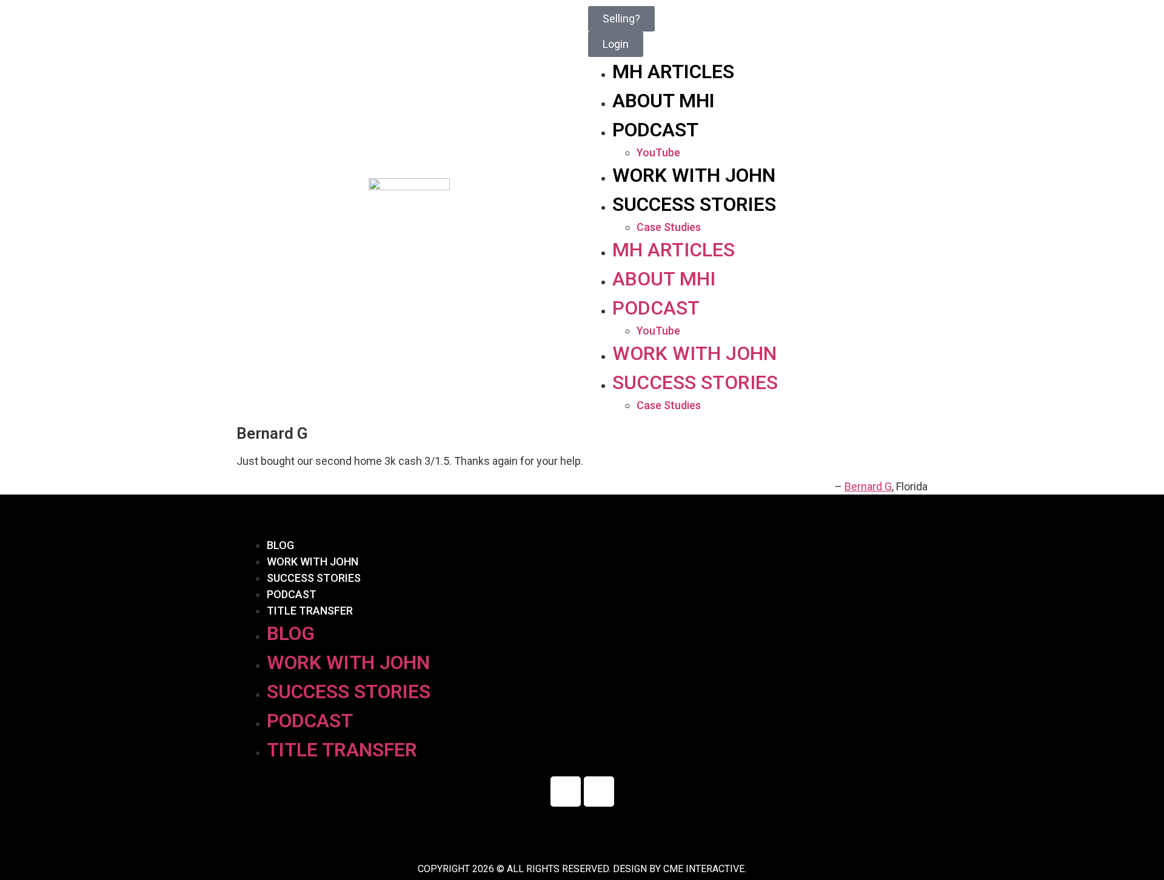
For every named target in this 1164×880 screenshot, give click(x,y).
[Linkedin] (565, 791)
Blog (280, 545)
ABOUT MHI (663, 100)
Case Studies (669, 227)
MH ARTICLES (673, 71)
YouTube (658, 152)
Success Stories (314, 578)
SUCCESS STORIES (694, 204)
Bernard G (868, 486)
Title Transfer (310, 610)
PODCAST (655, 129)
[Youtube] (599, 791)
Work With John (312, 561)
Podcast (291, 594)
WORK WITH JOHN (693, 175)
